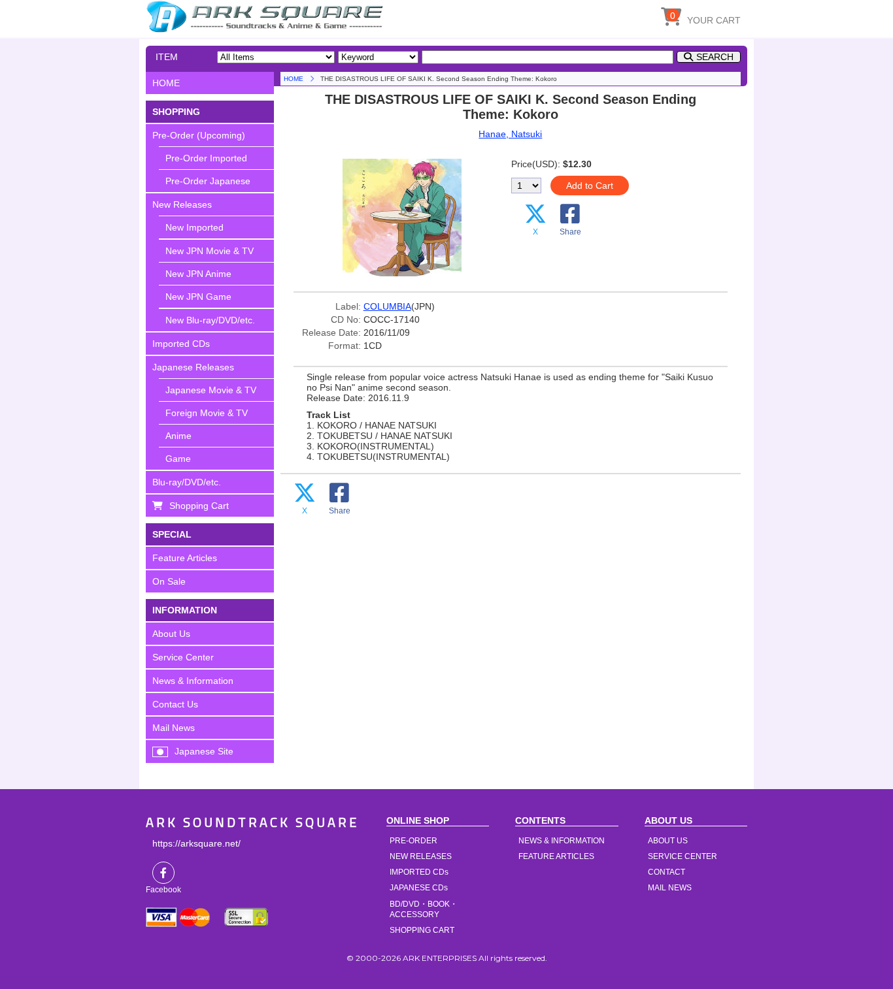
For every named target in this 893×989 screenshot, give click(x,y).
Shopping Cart (199, 505)
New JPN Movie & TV (209, 251)
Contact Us (175, 704)
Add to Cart (589, 185)
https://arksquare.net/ (196, 843)
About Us (171, 633)
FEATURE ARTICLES (556, 856)
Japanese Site (204, 751)
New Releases (182, 204)
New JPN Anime (198, 273)
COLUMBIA (387, 306)
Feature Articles (184, 558)
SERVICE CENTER (682, 856)
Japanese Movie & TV (210, 390)
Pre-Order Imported (206, 158)
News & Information (192, 680)
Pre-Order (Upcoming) (198, 135)
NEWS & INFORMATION (561, 840)
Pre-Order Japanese (207, 181)
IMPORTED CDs (419, 872)
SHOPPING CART (422, 930)
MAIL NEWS (670, 887)
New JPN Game (198, 296)
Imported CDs (181, 343)
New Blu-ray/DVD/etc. (210, 320)
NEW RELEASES (421, 856)
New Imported (194, 227)
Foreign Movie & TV (206, 413)
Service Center (183, 657)
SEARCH (714, 57)
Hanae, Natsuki (510, 134)
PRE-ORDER (413, 840)
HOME (267, 16)
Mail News (173, 727)
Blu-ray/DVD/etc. (186, 482)
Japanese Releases (193, 367)
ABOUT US (668, 840)
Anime (178, 435)
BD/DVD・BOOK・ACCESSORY (424, 909)
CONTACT (666, 872)
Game (178, 458)
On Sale (169, 581)
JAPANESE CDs (419, 887)
